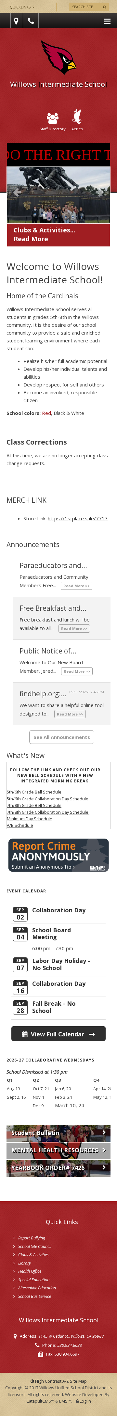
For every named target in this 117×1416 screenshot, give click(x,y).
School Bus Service (34, 1296)
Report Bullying (31, 1238)
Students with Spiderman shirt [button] (53, 215)
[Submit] (104, 7)
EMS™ (65, 1401)
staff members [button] (34, 215)
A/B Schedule (20, 825)
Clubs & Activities (33, 1254)
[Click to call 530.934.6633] (32, 20)
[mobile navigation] (107, 20)
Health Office (29, 1271)
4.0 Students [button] (83, 215)
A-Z (74, 1381)
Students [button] (63, 215)
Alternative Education (37, 1288)
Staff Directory (53, 128)
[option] (58, 199)
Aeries (77, 128)
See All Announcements (61, 737)
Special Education (33, 1279)
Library (24, 1263)
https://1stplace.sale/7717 (78, 518)
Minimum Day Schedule (29, 819)
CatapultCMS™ (40, 1401)
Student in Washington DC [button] (44, 215)
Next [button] (100, 192)
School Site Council (34, 1246)
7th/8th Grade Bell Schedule (34, 805)
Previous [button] (17, 192)
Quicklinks (21, 7)
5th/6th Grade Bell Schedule (34, 792)
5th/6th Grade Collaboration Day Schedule (47, 799)
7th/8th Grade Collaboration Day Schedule (48, 812)
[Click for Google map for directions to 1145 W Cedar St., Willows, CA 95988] (15, 20)
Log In (85, 1401)
